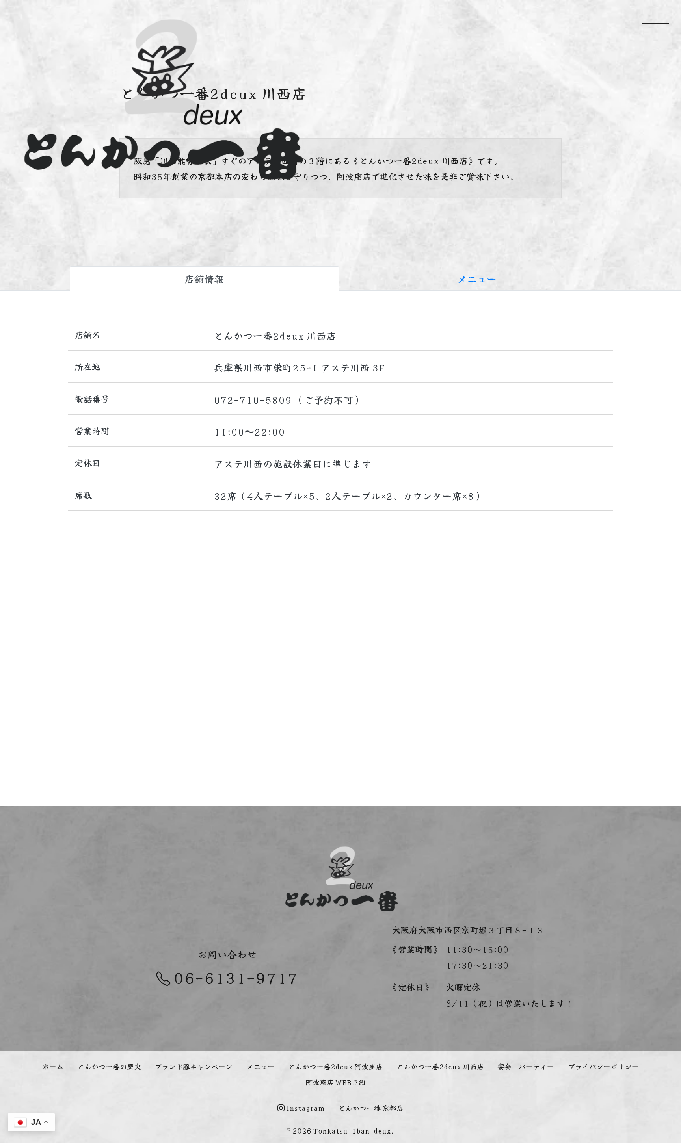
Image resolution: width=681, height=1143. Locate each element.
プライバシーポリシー (603, 1066)
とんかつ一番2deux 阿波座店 (335, 1066)
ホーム (52, 1066)
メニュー (477, 278)
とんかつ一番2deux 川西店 (440, 1066)
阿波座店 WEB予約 (335, 1082)
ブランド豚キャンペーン (193, 1066)
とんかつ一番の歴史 (109, 1066)
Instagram (305, 1107)
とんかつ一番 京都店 (371, 1107)
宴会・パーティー (525, 1066)
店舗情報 (204, 278)
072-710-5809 (253, 399)
